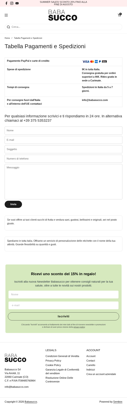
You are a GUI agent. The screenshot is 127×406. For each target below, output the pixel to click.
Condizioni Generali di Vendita (62, 356)
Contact (90, 360)
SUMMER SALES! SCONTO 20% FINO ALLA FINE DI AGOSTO (63, 3)
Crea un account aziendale (101, 374)
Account (90, 356)
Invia (13, 204)
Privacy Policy (53, 360)
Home (7, 38)
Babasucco (31, 401)
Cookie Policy (53, 365)
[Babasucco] (62, 15)
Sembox (117, 401)
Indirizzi (90, 369)
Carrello (90, 365)
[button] (119, 15)
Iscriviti (63, 316)
